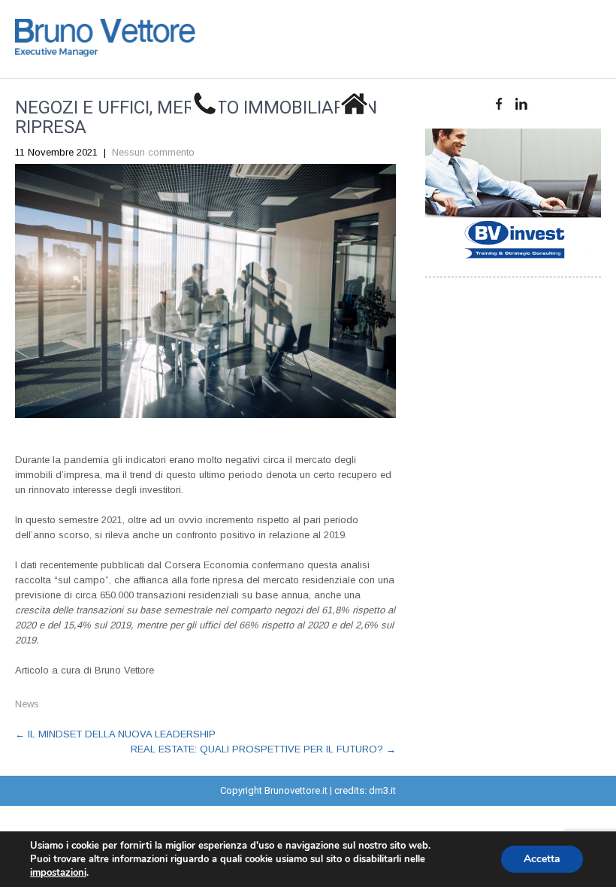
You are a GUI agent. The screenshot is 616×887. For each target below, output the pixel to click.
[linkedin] (521, 104)
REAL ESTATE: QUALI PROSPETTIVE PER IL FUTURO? (263, 749)
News (27, 704)
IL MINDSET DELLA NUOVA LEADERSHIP (115, 734)
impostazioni (58, 872)
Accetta (542, 859)
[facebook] (499, 104)
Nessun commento (153, 152)
